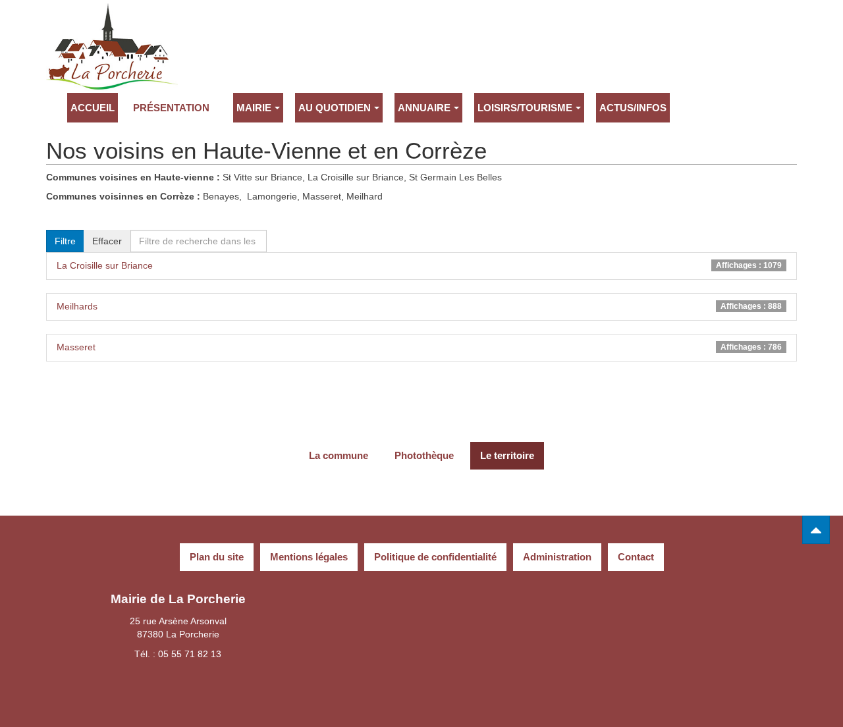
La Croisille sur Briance (105, 265)
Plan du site (217, 556)
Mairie (253, 107)
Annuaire (424, 107)
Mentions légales (309, 556)
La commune (338, 455)
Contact (636, 556)
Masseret (76, 347)
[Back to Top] (816, 530)
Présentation (171, 107)
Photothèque (424, 455)
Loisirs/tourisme (524, 107)
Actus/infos (632, 107)
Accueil (92, 107)
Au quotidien (334, 107)
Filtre (65, 241)
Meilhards (77, 306)
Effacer (107, 241)
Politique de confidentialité (435, 556)
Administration (557, 556)
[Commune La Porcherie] (112, 21)
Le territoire (507, 455)
